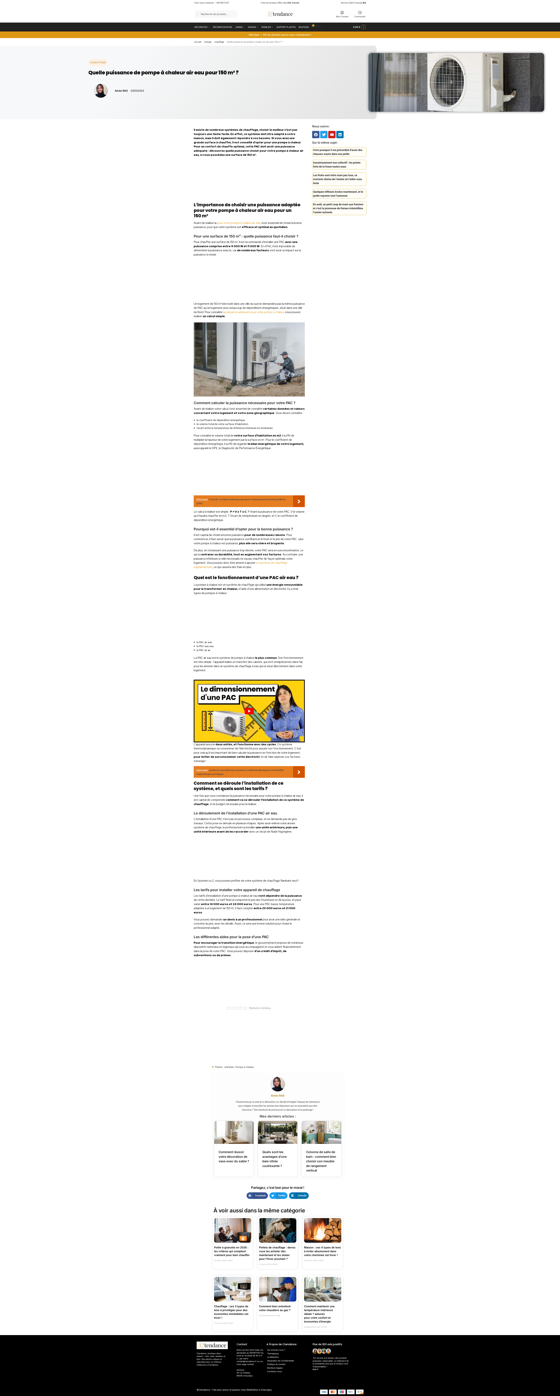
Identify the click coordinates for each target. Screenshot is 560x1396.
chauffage (219, 42)
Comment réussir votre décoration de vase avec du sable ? (234, 1156)
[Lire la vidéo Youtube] (249, 711)
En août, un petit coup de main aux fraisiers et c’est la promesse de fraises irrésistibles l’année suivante (338, 208)
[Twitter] (324, 134)
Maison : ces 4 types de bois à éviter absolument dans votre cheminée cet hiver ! (322, 1251)
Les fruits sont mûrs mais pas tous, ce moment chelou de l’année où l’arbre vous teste (337, 179)
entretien (229, 1067)
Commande (359, 16)
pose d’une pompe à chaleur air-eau (238, 223)
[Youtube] (332, 134)
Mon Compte (342, 16)
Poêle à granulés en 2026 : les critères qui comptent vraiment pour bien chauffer (232, 1251)
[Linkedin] (340, 134)
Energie (207, 42)
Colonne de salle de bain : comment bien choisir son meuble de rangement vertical (321, 1161)
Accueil (197, 42)
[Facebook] (315, 134)
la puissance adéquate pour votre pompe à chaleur (253, 312)
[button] (359, 27)
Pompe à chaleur (244, 1067)
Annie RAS (277, 1095)
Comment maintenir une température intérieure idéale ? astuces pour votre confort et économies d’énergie (319, 1314)
